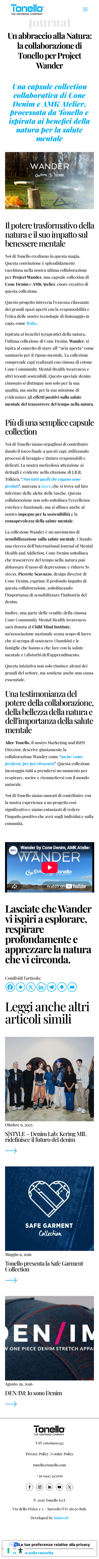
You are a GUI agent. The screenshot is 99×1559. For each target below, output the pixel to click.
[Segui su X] (69, 1487)
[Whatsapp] (20, 987)
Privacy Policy (37, 1453)
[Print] (62, 987)
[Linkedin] (41, 987)
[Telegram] (51, 987)
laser (45, 486)
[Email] (72, 987)
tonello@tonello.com (49, 1464)
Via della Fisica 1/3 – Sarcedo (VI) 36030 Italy (49, 1508)
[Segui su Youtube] (59, 1487)
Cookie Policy (62, 1453)
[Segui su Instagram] (39, 1487)
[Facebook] (10, 987)
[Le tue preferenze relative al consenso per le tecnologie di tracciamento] (8, 1550)
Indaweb (61, 1517)
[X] (31, 987)
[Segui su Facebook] (29, 1487)
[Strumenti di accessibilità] (20, 1550)
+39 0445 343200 (49, 1475)
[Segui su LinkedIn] (49, 1487)
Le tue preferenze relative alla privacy (54, 1544)
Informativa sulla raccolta (29, 1552)
